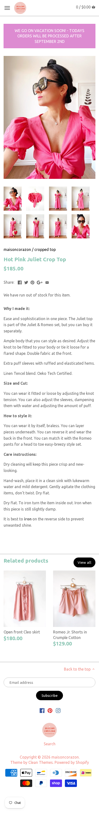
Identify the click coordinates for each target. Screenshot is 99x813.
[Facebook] (42, 710)
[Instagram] (58, 710)
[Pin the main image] (32, 282)
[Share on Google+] (40, 282)
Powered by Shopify (72, 762)
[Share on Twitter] (26, 282)
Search (50, 744)
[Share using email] (47, 282)
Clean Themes (40, 762)
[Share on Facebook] (20, 282)
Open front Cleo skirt (22, 632)
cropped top (45, 249)
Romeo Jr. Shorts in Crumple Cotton (70, 634)
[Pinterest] (50, 710)
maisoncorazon (17, 249)
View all (84, 562)
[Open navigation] (7, 8)
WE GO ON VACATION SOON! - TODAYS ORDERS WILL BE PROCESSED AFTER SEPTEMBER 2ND (49, 36)
